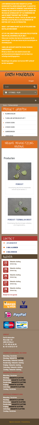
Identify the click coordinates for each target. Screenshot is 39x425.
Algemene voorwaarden (14, 422)
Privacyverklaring (25, 422)
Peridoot (19, 184)
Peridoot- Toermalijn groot (19, 220)
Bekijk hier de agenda (10, 295)
